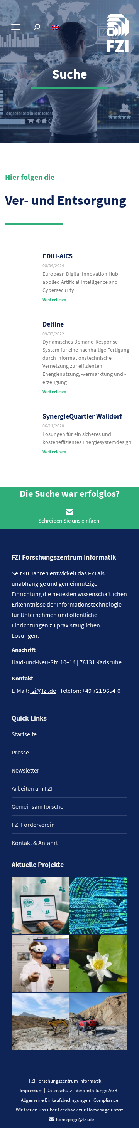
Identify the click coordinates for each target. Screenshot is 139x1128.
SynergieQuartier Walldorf (82, 416)
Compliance (105, 1100)
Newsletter (25, 770)
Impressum (31, 1090)
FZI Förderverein (33, 824)
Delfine (53, 324)
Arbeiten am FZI (32, 788)
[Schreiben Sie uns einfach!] (69, 512)
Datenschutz (59, 1090)
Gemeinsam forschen (39, 806)
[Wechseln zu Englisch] (56, 27)
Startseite (24, 734)
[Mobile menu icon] (17, 27)
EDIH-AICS (57, 255)
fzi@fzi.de (43, 690)
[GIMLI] (98, 906)
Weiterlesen (54, 299)
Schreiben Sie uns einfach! (69, 520)
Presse (20, 752)
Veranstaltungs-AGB (96, 1090)
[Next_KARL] (41, 906)
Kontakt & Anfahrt (35, 842)
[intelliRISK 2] (41, 1022)
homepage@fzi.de (75, 1119)
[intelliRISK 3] (98, 1022)
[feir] (41, 964)
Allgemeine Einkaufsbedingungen (55, 1100)
